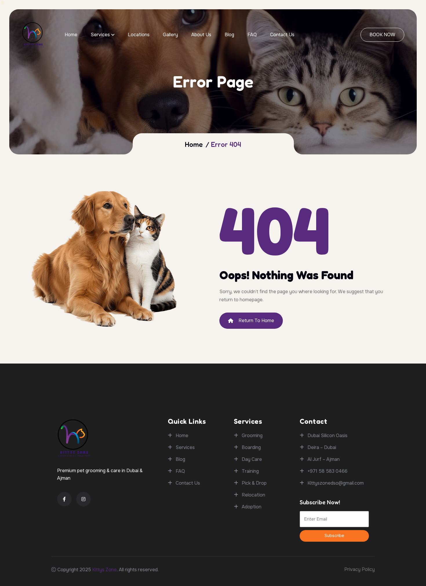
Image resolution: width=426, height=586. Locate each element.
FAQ (252, 35)
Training (250, 471)
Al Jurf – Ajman (323, 459)
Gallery (170, 35)
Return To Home (256, 320)
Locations (139, 35)
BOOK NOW (382, 35)
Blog (229, 35)
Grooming (252, 435)
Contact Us (282, 35)
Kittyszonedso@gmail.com (335, 483)
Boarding (251, 447)
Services (100, 35)
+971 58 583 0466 (327, 471)
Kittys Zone (104, 570)
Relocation (253, 495)
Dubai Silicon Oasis (327, 435)
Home (71, 35)
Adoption (251, 507)
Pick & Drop (254, 483)
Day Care (252, 459)
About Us (201, 35)
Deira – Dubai (321, 447)
